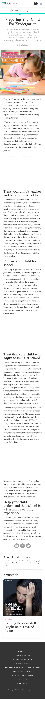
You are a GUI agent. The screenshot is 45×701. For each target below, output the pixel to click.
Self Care (9, 619)
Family (22, 14)
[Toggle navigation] (36, 3)
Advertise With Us (22, 659)
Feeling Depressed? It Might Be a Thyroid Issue (20, 627)
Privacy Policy (22, 663)
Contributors (22, 655)
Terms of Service (22, 671)
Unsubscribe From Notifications (22, 667)
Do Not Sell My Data (22, 675)
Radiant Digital (22, 684)
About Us (22, 651)
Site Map (22, 680)
